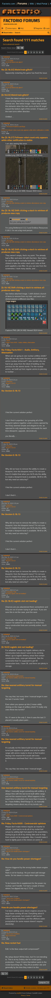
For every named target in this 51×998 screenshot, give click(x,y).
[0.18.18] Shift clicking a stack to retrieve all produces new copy (26, 203)
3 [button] (31, 52)
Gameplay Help (11, 592)
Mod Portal (42, 3)
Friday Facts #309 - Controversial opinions (19, 816)
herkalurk (6, 57)
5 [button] (36, 52)
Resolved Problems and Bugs (15, 126)
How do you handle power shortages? (18, 851)
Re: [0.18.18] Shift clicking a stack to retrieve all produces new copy (24, 211)
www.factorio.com (10, 24)
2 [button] (28, 52)
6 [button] (39, 52)
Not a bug (9, 201)
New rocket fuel (11, 935)
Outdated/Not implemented (14, 676)
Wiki (32, 3)
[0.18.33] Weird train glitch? (14, 62)
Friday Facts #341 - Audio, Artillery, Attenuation (20, 342)
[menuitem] (10, 28)
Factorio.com (8, 3)
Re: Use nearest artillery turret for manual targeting (21, 686)
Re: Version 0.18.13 (10, 390)
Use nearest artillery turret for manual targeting (20, 677)
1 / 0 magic (9, 60)
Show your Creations (13, 850)
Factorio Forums (21, 20)
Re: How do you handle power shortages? (21, 858)
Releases (9, 381)
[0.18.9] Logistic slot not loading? (16, 593)
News (8, 340)
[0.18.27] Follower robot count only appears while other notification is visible (25, 130)
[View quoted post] (27, 219)
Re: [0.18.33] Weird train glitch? (16, 69)
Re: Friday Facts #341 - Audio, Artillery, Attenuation (20, 351)
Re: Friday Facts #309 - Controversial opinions (23, 823)
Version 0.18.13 (10, 383)
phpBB (18, 993)
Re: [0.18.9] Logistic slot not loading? (19, 601)
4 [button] (34, 52)
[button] (42, 52)
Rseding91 (16, 219)
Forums (22, 3)
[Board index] (22, 12)
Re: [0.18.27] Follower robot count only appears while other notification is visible (24, 138)
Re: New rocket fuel (11, 943)
